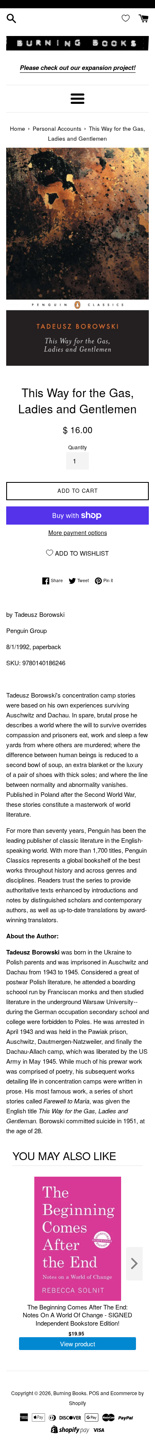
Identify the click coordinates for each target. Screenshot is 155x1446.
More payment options (77, 532)
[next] (134, 1264)
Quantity (77, 447)
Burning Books (69, 1392)
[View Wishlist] (127, 18)
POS (94, 1392)
